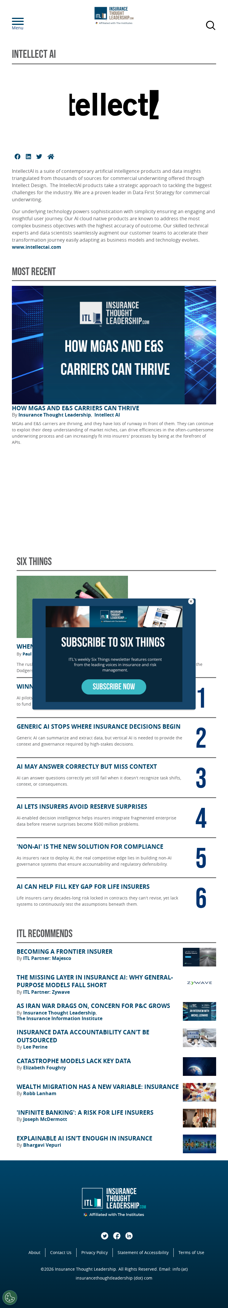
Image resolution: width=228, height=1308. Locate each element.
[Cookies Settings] (9, 1297)
